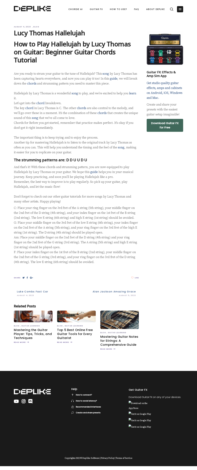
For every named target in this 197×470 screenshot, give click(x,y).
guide (113, 79)
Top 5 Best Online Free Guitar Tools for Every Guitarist (75, 334)
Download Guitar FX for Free (165, 125)
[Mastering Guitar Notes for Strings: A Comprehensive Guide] (119, 328)
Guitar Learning (30, 326)
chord (40, 103)
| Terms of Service (123, 458)
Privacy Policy (108, 458)
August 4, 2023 (23, 26)
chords (31, 84)
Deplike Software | (91, 458)
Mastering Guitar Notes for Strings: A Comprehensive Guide (119, 341)
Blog (36, 26)
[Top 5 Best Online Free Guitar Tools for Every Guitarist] (76, 321)
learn (132, 93)
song (106, 74)
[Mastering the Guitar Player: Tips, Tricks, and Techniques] (33, 321)
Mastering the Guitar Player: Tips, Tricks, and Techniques (33, 334)
